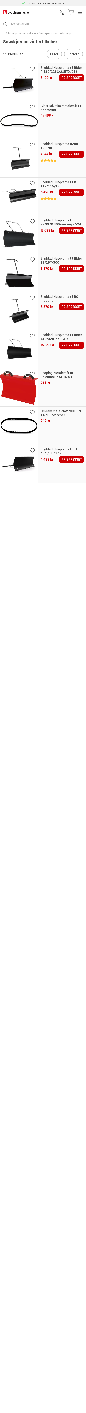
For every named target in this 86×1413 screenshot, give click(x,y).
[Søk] (5, 24)
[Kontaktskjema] (62, 12)
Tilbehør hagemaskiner (22, 33)
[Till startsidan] (16, 12)
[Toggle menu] (80, 12)
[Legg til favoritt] (32, 69)
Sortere (73, 54)
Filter (54, 54)
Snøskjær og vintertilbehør (55, 33)
